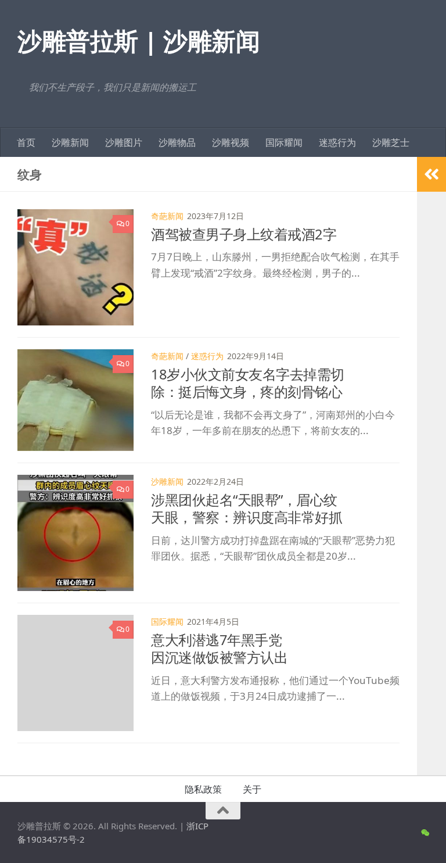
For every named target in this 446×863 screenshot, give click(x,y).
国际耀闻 (284, 142)
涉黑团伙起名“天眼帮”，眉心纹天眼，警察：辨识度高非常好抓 (246, 508)
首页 (26, 142)
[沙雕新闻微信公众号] (425, 832)
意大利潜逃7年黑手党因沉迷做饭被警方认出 (219, 649)
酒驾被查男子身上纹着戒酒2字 (243, 234)
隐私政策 (203, 789)
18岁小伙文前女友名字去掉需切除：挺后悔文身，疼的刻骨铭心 (247, 383)
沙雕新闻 (70, 142)
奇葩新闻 (167, 215)
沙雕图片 (123, 142)
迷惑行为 (337, 142)
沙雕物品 (177, 142)
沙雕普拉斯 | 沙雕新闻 (138, 40)
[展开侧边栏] (431, 174)
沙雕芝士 (390, 142)
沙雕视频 (230, 142)
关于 (252, 789)
